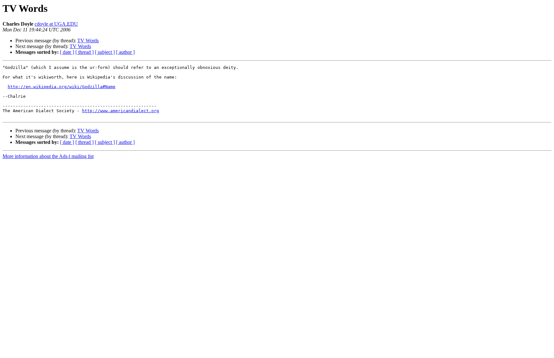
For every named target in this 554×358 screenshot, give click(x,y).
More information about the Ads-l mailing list (48, 156)
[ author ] (125, 52)
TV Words (88, 40)
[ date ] (67, 52)
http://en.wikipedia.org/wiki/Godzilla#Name (61, 86)
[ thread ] (84, 52)
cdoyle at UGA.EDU (56, 24)
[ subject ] (105, 52)
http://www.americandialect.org (120, 110)
